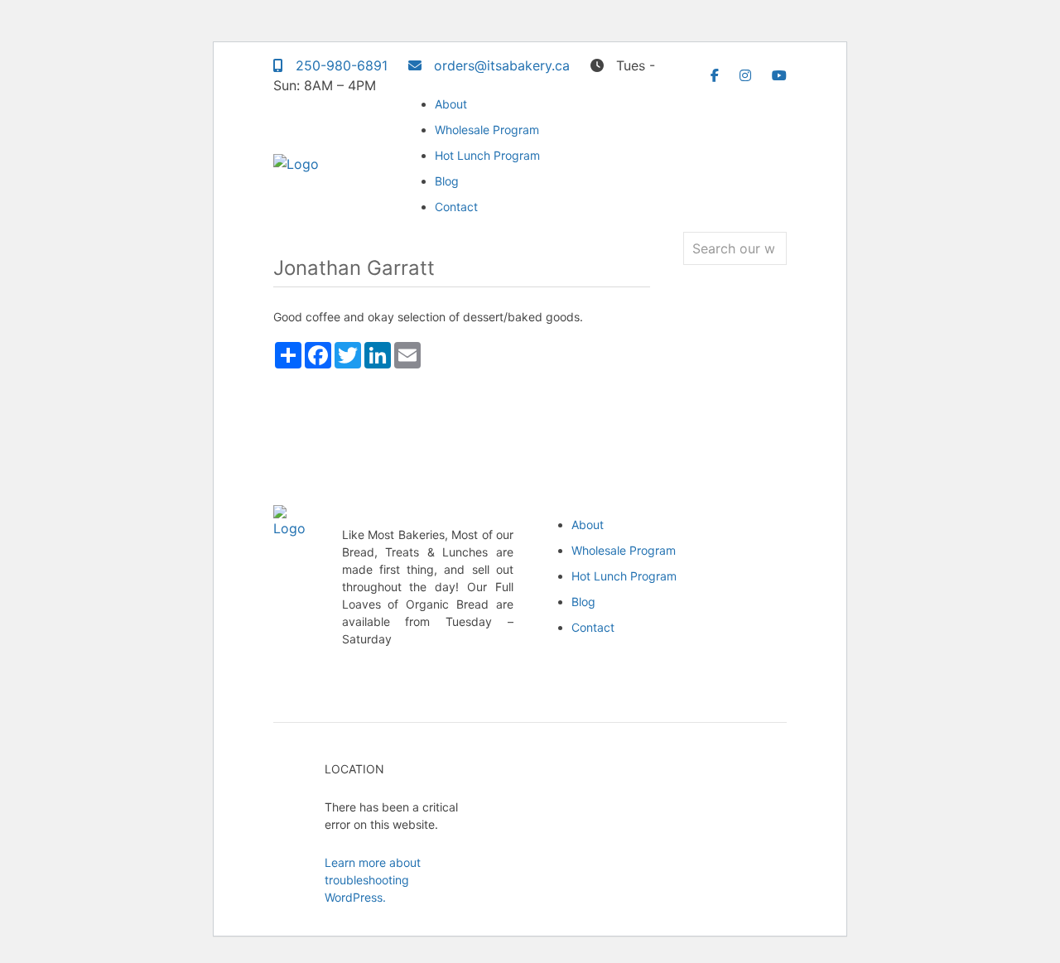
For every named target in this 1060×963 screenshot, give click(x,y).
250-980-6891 (340, 65)
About (451, 104)
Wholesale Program (487, 130)
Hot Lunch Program (487, 155)
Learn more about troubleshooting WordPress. (373, 879)
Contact (456, 207)
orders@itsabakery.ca (500, 65)
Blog (447, 181)
